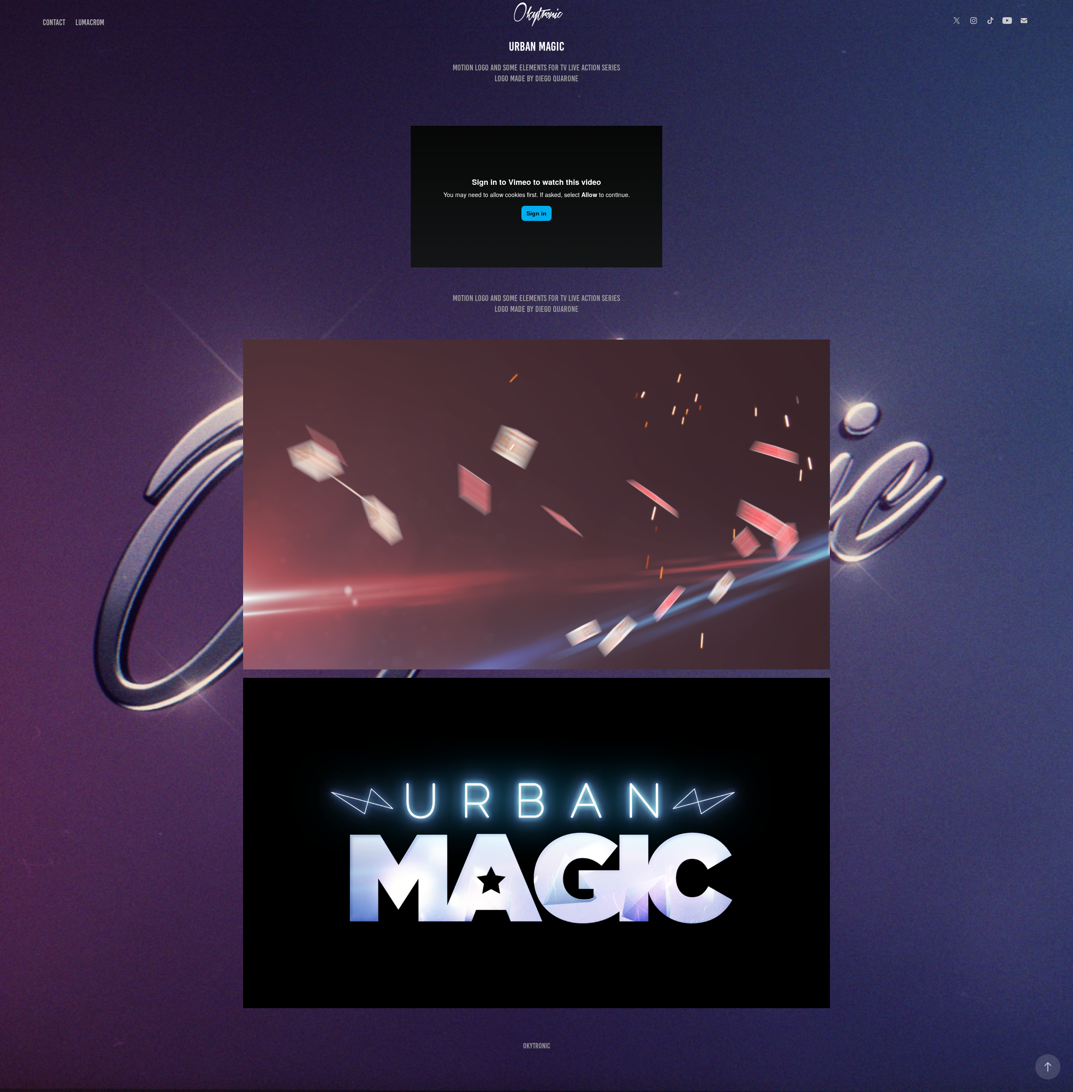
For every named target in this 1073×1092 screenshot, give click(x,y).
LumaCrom (89, 22)
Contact (54, 22)
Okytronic (536, 1046)
